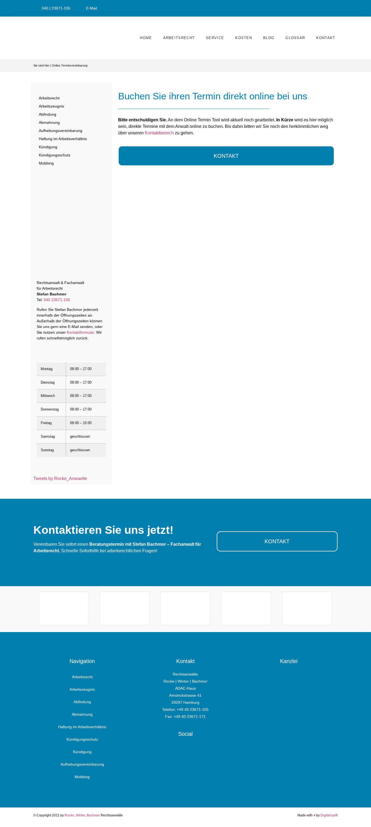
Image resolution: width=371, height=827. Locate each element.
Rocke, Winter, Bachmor (82, 815)
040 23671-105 (57, 300)
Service (215, 38)
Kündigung (48, 147)
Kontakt (325, 38)
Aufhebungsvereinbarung (60, 130)
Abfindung (47, 114)
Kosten (243, 38)
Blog (268, 38)
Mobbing (46, 163)
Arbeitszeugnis (51, 106)
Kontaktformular (80, 332)
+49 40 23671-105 (193, 709)
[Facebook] (178, 750)
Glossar (295, 38)
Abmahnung (49, 122)
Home (146, 38)
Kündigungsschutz (54, 155)
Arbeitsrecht (179, 38)
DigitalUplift (329, 815)
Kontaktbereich (159, 133)
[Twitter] (334, 8)
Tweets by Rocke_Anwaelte (60, 478)
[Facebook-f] (321, 8)
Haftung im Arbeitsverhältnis (63, 139)
